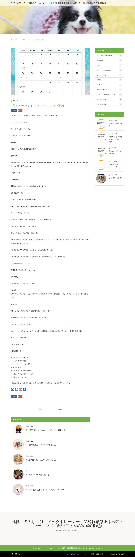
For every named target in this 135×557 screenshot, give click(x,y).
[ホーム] (11, 37)
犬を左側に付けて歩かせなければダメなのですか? (115, 139)
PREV (40, 409)
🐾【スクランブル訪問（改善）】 (38, 475)
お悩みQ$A (109, 60)
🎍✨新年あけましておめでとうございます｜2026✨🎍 (46, 430)
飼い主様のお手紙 (109, 104)
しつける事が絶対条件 (115, 178)
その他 (109, 65)
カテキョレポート (109, 75)
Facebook (12, 553)
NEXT (60, 409)
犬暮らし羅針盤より (109, 89)
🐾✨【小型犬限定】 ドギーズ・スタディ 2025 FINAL (45, 490)
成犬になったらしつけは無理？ (115, 152)
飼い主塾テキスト (109, 99)
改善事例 (109, 80)
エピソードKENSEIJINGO (109, 70)
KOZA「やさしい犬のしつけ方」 (109, 55)
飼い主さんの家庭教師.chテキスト (109, 94)
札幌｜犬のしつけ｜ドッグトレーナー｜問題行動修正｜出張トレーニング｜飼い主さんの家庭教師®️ (58, 3)
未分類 (109, 84)
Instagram (15, 553)
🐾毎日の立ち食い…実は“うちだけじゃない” (41, 460)
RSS (19, 553)
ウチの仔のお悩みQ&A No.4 (115, 125)
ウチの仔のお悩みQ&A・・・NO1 (114, 166)
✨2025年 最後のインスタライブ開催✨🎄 (41, 445)
